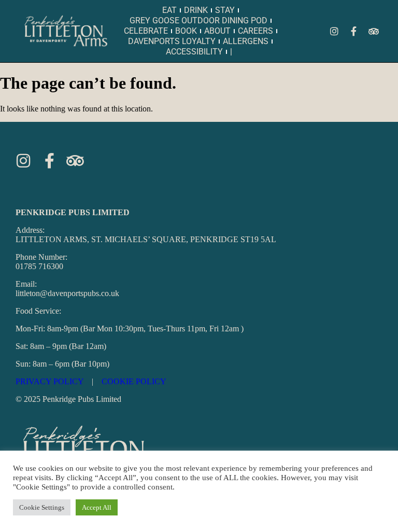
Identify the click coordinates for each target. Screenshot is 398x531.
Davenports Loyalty (172, 41)
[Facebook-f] (354, 31)
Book (186, 31)
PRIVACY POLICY (49, 381)
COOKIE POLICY (134, 381)
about (217, 31)
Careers (255, 31)
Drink (196, 10)
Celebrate (146, 31)
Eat (169, 10)
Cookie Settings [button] (41, 507)
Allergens (245, 41)
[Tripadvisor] (373, 31)
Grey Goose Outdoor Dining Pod (198, 20)
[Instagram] (334, 31)
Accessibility (194, 52)
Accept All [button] (96, 507)
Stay (225, 10)
